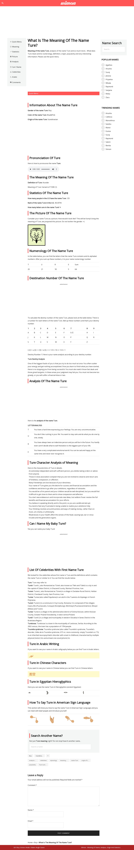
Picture (14, 56)
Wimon (83, 847)
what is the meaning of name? (67, 3)
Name (31, 810)
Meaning (14, 47)
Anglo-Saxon (40, 847)
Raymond (109, 86)
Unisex (22, 847)
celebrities (43, 760)
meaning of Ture (64, 760)
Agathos (109, 65)
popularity (32, 765)
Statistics (14, 52)
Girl (15, 847)
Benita (108, 145)
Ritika (108, 94)
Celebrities (15, 72)
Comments (15, 82)
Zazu (108, 97)
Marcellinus (110, 120)
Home (30, 842)
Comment (32, 785)
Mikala (108, 83)
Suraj (108, 72)
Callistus (109, 117)
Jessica (108, 76)
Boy (30, 756)
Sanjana (109, 90)
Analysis (14, 61)
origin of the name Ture (86, 760)
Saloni (108, 142)
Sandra (108, 124)
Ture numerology (43, 765)
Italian (33, 847)
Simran (108, 149)
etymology (53, 760)
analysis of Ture (33, 760)
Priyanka (109, 79)
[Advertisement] (67, 23)
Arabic (13, 77)
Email (30, 821)
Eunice (108, 131)
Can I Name (15, 67)
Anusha (109, 69)
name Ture (74, 760)
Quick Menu (16, 42)
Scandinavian (40, 756)
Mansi (108, 127)
